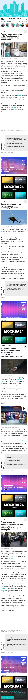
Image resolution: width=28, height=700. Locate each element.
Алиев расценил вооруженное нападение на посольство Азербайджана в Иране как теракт (15, 145)
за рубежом (10, 152)
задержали (11, 104)
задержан (3, 588)
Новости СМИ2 (4, 175)
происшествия (4, 152)
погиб (2, 433)
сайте (13, 67)
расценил (3, 448)
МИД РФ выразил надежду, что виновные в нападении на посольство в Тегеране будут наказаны (16, 140)
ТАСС (10, 233)
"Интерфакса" (4, 253)
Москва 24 (14, 19)
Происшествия (15, 31)
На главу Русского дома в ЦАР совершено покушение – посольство (16, 463)
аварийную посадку (18, 268)
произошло (6, 573)
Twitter (12, 558)
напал (19, 95)
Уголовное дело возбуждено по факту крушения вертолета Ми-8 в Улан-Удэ (16, 285)
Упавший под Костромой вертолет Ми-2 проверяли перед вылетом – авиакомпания (15, 289)
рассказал (17, 107)
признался (3, 590)
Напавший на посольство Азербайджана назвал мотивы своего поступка (16, 639)
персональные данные (14, 691)
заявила (8, 597)
